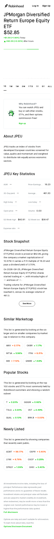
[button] (5, 88)
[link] (35, 6)
